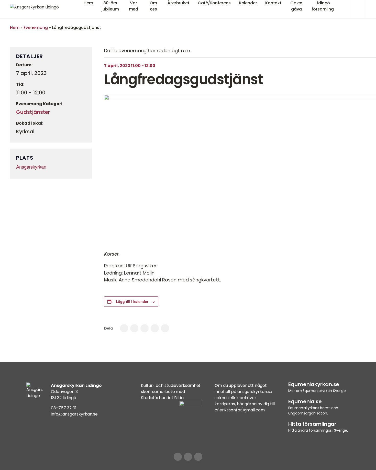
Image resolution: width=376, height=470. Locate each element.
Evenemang (36, 27)
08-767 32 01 (63, 408)
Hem (14, 27)
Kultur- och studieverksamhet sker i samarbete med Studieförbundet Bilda (171, 391)
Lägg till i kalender (132, 301)
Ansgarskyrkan (31, 166)
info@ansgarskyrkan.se (74, 414)
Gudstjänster (33, 112)
